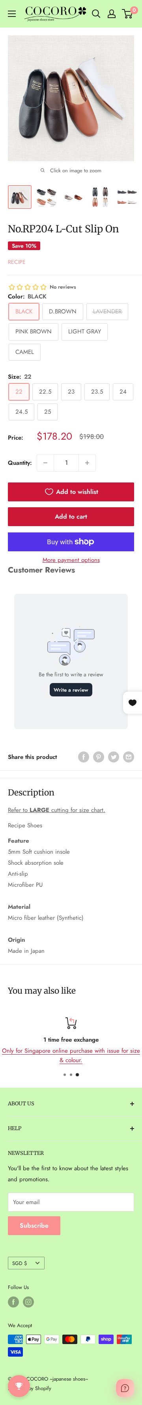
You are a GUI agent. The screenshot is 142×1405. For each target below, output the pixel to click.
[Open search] (96, 13)
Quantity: (20, 463)
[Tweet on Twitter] (113, 757)
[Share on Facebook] (83, 757)
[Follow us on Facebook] (13, 1301)
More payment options (71, 560)
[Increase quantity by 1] (87, 463)
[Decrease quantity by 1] (45, 463)
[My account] (112, 13)
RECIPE (17, 262)
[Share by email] (128, 757)
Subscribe (34, 1225)
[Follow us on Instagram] (28, 1301)
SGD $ (19, 1263)
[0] (128, 13)
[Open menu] (12, 14)
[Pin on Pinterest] (98, 757)
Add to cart (71, 516)
